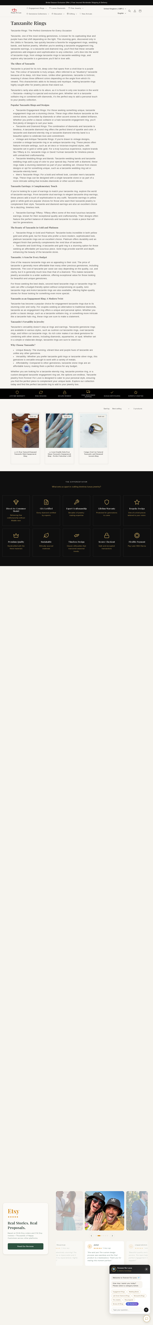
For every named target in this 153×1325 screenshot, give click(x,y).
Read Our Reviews (25, 1246)
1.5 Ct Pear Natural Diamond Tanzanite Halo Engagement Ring (25, 454)
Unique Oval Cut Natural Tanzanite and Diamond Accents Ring (93, 454)
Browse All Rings (118, 1304)
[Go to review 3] (101, 1235)
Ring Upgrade (129, 1300)
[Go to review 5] (105, 1235)
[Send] (146, 1310)
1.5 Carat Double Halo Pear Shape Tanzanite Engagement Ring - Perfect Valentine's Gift (59, 454)
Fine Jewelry (117, 1300)
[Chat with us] (146, 1318)
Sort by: (107, 409)
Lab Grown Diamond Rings (121, 1296)
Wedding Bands (134, 1292)
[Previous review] (91, 1235)
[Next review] (112, 1235)
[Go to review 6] (107, 1235)
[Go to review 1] (96, 1235)
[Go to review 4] (103, 1235)
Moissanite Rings (139, 1296)
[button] (36, 8)
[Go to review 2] (99, 1235)
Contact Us (133, 1304)
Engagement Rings (119, 1292)
